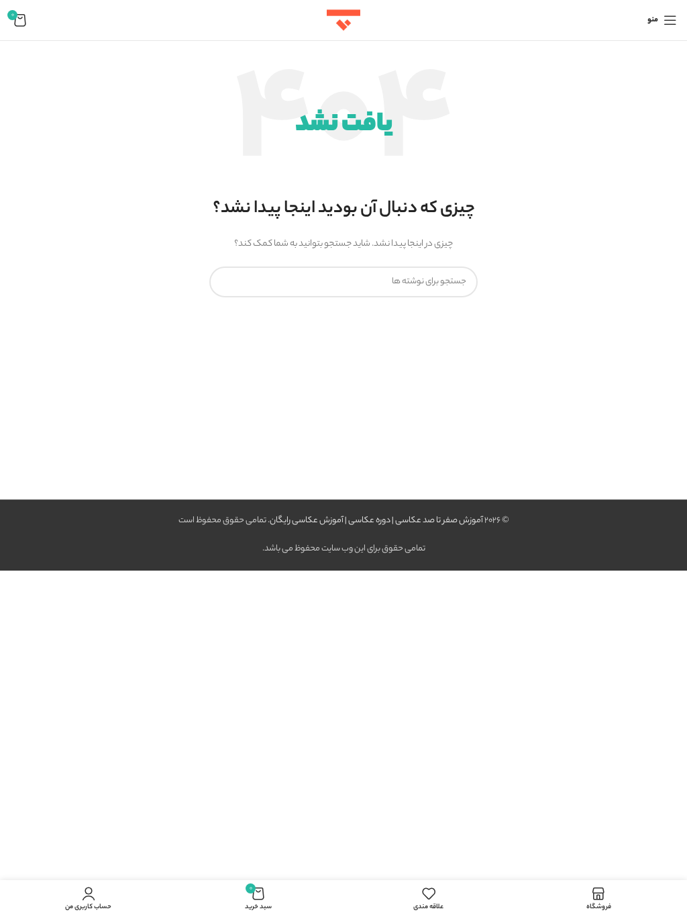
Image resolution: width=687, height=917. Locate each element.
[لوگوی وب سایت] (343, 20)
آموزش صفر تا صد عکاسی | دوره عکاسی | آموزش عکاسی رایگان (376, 521)
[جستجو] (224, 282)
